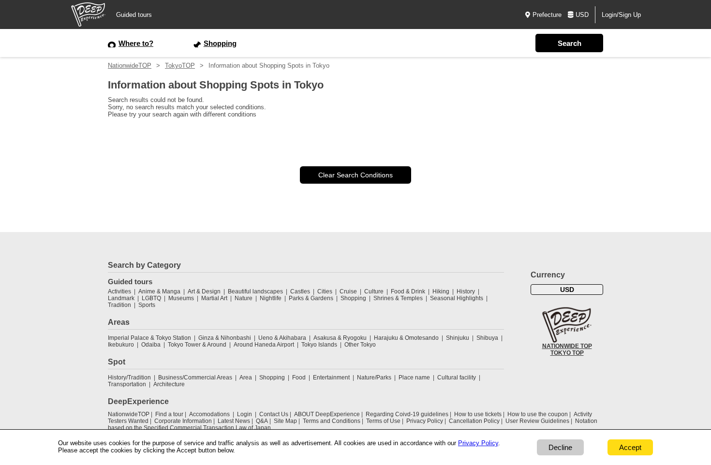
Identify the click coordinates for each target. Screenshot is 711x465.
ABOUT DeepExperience (327, 414)
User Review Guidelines (537, 421)
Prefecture (547, 14)
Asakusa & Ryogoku (340, 337)
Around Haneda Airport (264, 344)
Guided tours (134, 14)
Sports (146, 305)
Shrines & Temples (398, 298)
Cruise (348, 291)
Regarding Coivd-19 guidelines (407, 414)
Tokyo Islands (319, 344)
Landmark (121, 298)
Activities (119, 291)
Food (299, 377)
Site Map (285, 421)
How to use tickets (478, 414)
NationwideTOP (129, 65)
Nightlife (270, 298)
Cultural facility (456, 377)
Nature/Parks (374, 377)
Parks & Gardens (311, 298)
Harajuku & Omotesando (406, 337)
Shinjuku (457, 337)
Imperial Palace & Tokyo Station (149, 337)
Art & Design (204, 291)
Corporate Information (183, 421)
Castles (300, 291)
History (466, 291)
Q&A (262, 421)
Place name (415, 377)
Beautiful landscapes (255, 291)
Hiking (440, 291)
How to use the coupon (537, 414)
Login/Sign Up (621, 14)
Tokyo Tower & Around (197, 344)
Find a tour (169, 414)
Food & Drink (408, 291)
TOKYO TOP (567, 352)
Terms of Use (383, 421)
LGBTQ (151, 298)
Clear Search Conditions (355, 175)
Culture (374, 291)
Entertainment (331, 377)
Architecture (169, 384)
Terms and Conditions (331, 421)
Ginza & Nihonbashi (224, 337)
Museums (181, 298)
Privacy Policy (424, 421)
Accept (630, 447)
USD (582, 14)
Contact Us (273, 414)
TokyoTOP (180, 65)
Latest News (234, 421)
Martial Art (214, 298)
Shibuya (487, 337)
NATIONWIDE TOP (567, 346)
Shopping (353, 298)
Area (245, 377)
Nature (243, 298)
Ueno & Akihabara (282, 337)
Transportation (127, 384)
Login (244, 414)
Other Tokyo (360, 344)
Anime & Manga (159, 291)
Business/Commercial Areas (195, 377)
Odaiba (151, 344)
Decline (560, 447)
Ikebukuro (121, 344)
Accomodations (209, 414)
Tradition (119, 305)
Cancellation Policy (474, 421)
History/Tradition (129, 377)
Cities (324, 291)
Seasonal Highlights (456, 298)
